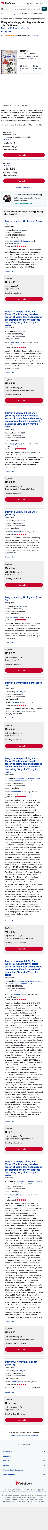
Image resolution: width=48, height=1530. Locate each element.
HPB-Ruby (14, 617)
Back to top (24, 1445)
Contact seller (9, 271)
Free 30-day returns (24, 187)
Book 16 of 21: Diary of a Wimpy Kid (15, 28)
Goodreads (33, 35)
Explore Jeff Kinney (21, 203)
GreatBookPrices (16, 1382)
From (24, 68)
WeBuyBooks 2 (16, 342)
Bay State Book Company (20, 241)
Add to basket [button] (24, 155)
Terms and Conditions (39, 1491)
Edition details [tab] (21, 105)
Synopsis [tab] (7, 105)
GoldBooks (14, 703)
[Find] (44, 9)
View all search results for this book (24, 1436)
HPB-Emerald (15, 532)
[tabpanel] (23, 117)
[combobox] (27, 9)
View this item (8, 139)
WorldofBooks (16, 791)
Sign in (37, 4)
